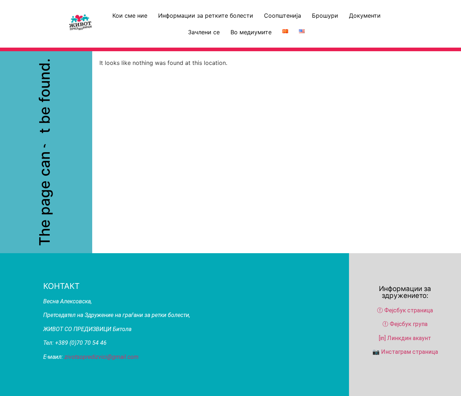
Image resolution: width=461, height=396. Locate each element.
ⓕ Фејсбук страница (405, 310)
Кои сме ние (129, 15)
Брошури (325, 15)
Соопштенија (282, 15)
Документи (365, 15)
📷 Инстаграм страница (405, 351)
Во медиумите (251, 32)
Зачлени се (204, 32)
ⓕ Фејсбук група (405, 324)
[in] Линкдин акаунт (405, 338)
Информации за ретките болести (205, 15)
